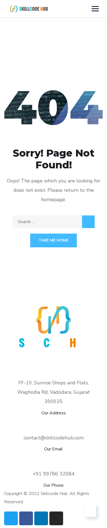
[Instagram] (56, 518)
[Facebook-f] (26, 518)
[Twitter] (11, 518)
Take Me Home (53, 240)
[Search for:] (53, 222)
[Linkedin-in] (41, 518)
